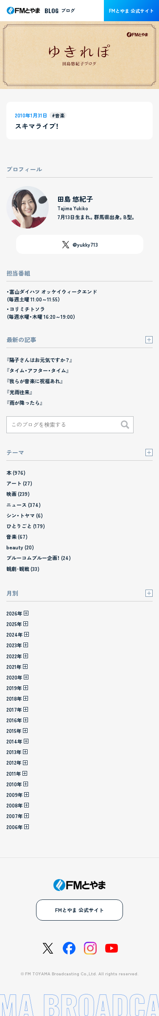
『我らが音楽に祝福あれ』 (34, 380)
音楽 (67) (17, 536)
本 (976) (15, 472)
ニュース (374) (23, 504)
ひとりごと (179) (25, 525)
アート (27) (19, 483)
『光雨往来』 (19, 391)
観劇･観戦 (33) (22, 568)
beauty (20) (20, 547)
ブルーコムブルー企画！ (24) (38, 557)
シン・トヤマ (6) (24, 515)
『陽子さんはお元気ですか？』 (39, 359)
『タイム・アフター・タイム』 (37, 370)
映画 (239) (18, 493)
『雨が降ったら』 (24, 402)
